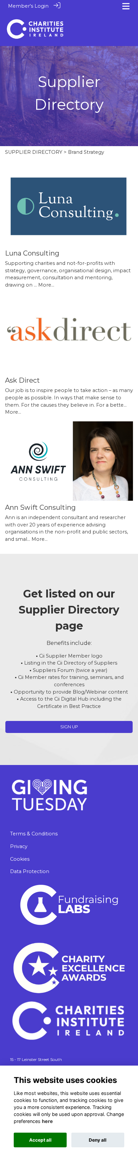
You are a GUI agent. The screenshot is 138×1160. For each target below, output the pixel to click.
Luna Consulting (32, 253)
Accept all (40, 1140)
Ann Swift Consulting (40, 507)
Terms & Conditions (34, 834)
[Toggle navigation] (126, 6)
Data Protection (29, 871)
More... (46, 285)
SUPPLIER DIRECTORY (33, 152)
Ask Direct (22, 380)
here (47, 1121)
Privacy (18, 846)
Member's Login (28, 6)
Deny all (98, 1140)
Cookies (19, 859)
